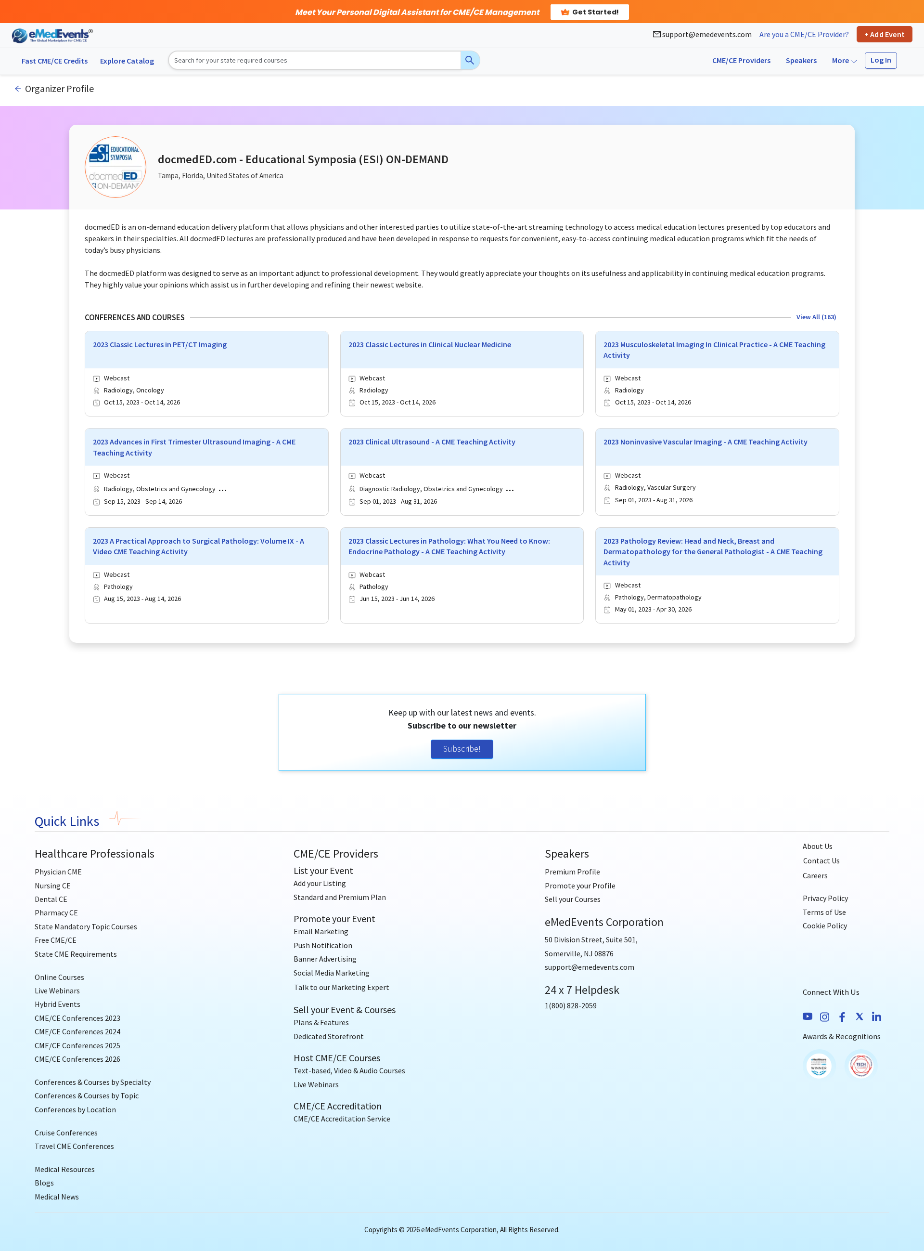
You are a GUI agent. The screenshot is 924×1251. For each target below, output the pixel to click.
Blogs (44, 1182)
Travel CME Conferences (74, 1146)
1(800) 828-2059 (571, 1005)
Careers (815, 875)
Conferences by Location (75, 1109)
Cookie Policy (825, 925)
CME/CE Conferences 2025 (77, 1045)
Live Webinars (57, 990)
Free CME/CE (56, 940)
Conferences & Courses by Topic (87, 1095)
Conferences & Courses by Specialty (93, 1082)
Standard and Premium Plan (340, 897)
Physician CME (58, 871)
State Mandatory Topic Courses (86, 926)
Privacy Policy (825, 898)
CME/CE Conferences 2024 (77, 1031)
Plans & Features (321, 1022)
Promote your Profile (580, 885)
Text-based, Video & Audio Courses (349, 1070)
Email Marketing (321, 931)
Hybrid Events (57, 1004)
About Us (818, 846)
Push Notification (323, 945)
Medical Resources (65, 1169)
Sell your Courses (573, 899)
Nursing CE (53, 885)
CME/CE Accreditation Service (342, 1118)
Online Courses (59, 977)
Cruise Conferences (66, 1132)
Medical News (57, 1196)
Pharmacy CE (56, 912)
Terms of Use (824, 912)
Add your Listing (320, 883)
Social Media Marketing (332, 972)
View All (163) (816, 317)
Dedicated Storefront (329, 1036)
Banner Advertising (325, 959)
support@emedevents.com (706, 34)
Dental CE (51, 899)
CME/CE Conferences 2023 (77, 1018)
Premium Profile (572, 871)
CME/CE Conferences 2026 (77, 1059)
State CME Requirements (76, 954)
